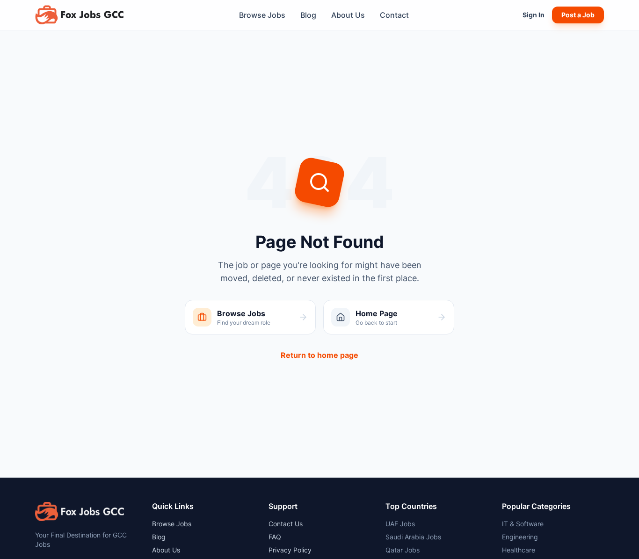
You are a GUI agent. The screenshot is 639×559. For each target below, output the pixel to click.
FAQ (275, 537)
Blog (308, 15)
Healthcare (518, 550)
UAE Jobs (400, 524)
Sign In (534, 15)
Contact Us (286, 524)
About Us (348, 15)
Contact (394, 15)
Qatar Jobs (402, 550)
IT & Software (523, 524)
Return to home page (319, 355)
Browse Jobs (262, 15)
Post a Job (578, 15)
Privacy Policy (290, 550)
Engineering (520, 537)
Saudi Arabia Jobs (413, 537)
